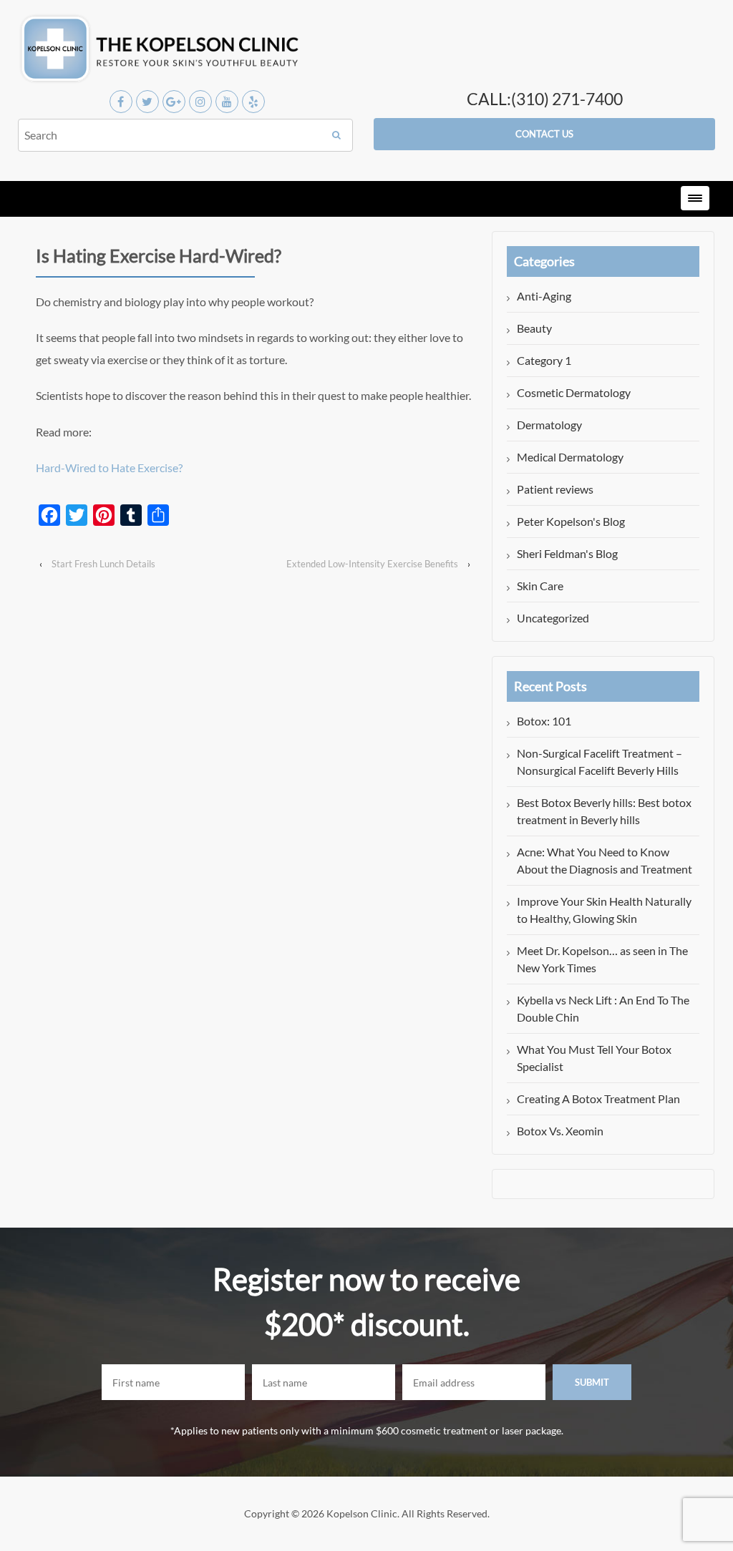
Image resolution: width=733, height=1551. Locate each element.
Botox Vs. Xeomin (560, 1130)
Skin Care (540, 585)
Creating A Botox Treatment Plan (598, 1098)
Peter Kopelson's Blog (571, 521)
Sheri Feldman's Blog (567, 553)
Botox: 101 (544, 721)
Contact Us (544, 134)
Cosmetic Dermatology (574, 392)
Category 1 (544, 360)
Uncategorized (553, 618)
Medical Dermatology (570, 457)
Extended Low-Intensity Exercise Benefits (372, 563)
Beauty (534, 328)
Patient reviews (555, 489)
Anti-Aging (544, 296)
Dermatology (549, 424)
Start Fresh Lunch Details (103, 563)
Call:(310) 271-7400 (545, 98)
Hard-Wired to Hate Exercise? (109, 467)
